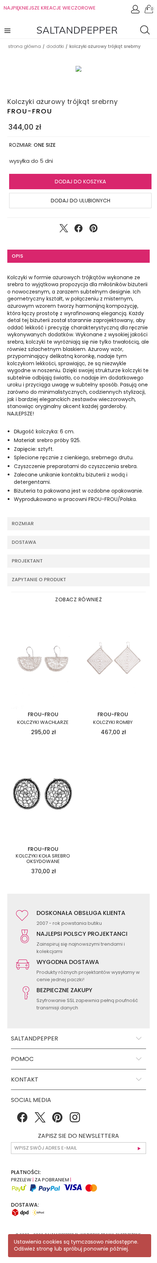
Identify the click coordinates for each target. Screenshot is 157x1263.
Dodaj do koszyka (80, 181)
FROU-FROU (29, 111)
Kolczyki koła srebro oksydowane (43, 858)
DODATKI (55, 46)
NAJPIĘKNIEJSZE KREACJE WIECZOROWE (50, 7)
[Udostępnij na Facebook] (78, 229)
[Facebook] (22, 1120)
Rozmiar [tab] (23, 523)
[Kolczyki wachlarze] (43, 660)
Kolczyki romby (113, 722)
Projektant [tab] (27, 560)
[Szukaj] (146, 31)
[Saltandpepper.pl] (77, 29)
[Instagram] (75, 1120)
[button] (8, 30)
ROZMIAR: (32, 145)
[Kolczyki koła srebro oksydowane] (43, 795)
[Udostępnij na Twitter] (64, 229)
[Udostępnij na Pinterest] (93, 229)
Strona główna (24, 46)
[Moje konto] (135, 11)
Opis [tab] (17, 256)
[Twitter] (40, 1120)
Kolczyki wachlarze (43, 722)
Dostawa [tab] (24, 542)
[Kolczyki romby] (113, 660)
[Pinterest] (57, 1120)
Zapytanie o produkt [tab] (39, 579)
